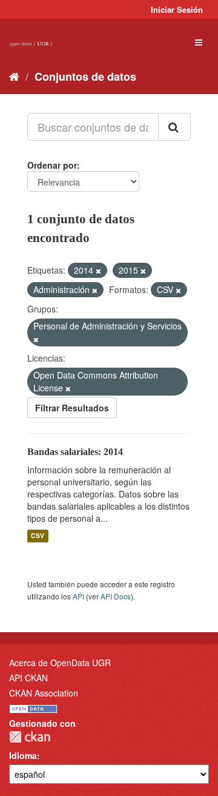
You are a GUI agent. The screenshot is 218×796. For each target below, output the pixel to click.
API (78, 596)
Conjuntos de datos (85, 76)
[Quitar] (98, 270)
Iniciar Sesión (177, 9)
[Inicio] (14, 76)
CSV (37, 536)
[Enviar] (174, 127)
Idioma (23, 755)
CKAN (29, 736)
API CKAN (28, 678)
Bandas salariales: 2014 (75, 452)
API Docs (116, 596)
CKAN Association (43, 693)
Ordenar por (52, 165)
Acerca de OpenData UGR (60, 662)
